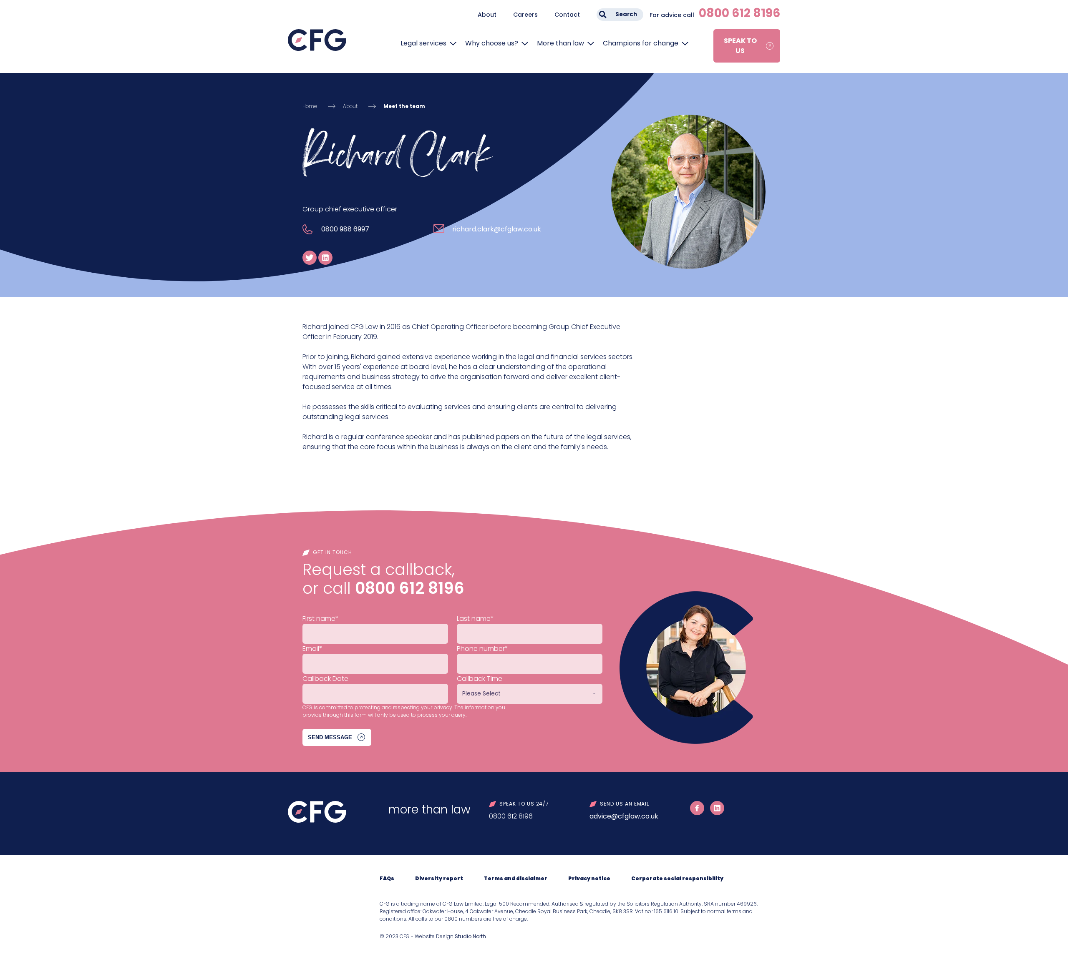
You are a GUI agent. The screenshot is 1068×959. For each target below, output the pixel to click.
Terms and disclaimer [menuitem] (515, 878)
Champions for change (640, 43)
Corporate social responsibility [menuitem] (677, 878)
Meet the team (404, 106)
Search (626, 14)
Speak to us (740, 45)
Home (309, 106)
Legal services (423, 43)
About (350, 106)
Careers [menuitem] (525, 14)
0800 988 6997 (345, 229)
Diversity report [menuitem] (439, 878)
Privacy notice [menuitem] (589, 878)
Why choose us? (491, 43)
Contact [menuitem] (567, 14)
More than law (560, 43)
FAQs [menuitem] (387, 878)
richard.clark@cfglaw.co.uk (496, 229)
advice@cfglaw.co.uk (623, 816)
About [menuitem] (487, 14)
